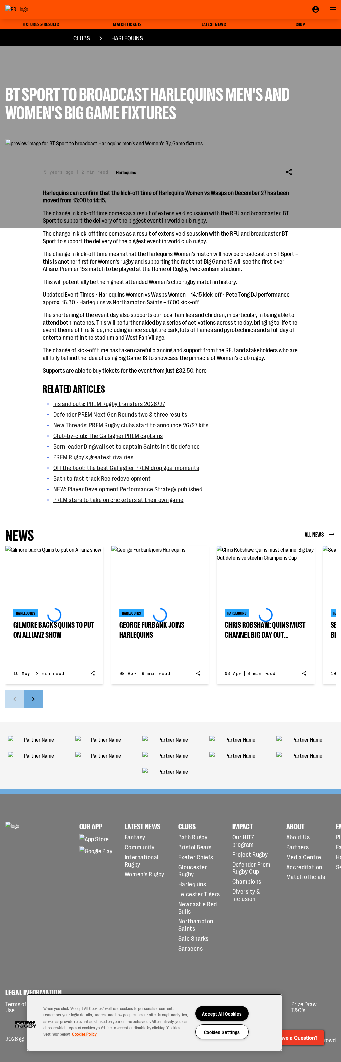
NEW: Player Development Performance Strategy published (127, 488)
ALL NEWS (314, 534)
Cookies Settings (222, 1032)
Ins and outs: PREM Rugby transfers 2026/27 (109, 403)
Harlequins (127, 37)
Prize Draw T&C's (304, 1006)
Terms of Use (15, 1006)
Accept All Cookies (222, 1013)
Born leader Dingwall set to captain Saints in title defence (126, 446)
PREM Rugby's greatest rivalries (93, 456)
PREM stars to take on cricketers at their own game (118, 499)
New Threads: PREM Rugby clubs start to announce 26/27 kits (130, 424)
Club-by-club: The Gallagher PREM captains (108, 435)
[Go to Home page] (32, 9)
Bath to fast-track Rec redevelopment (102, 478)
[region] (154, 1022)
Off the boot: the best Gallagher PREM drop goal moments (126, 467)
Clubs (81, 37)
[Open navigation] (333, 9)
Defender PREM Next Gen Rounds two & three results (120, 414)
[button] (25, 1024)
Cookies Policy (84, 1033)
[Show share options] (289, 172)
